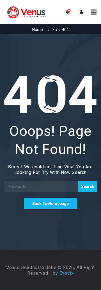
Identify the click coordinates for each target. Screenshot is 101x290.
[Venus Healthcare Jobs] (27, 12)
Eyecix (66, 273)
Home (37, 29)
